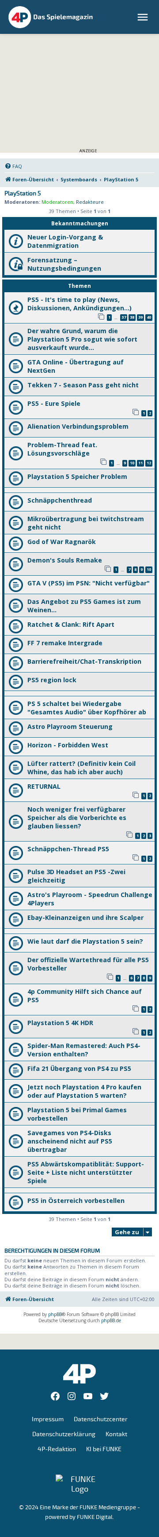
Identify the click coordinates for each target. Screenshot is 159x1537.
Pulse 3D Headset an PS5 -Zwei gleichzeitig (76, 876)
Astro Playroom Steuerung (70, 726)
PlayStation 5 (22, 193)
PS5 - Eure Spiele (53, 403)
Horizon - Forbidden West (67, 745)
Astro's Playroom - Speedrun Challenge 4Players (89, 898)
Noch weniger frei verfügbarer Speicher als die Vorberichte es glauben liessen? (76, 817)
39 (140, 317)
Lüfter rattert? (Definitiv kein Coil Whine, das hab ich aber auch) (81, 767)
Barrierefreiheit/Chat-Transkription (84, 661)
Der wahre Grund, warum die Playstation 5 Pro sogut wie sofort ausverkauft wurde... (82, 339)
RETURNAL (44, 786)
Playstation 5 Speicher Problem (77, 476)
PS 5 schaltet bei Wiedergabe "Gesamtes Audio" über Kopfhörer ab (86, 707)
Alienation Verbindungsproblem (78, 426)
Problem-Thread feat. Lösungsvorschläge (62, 449)
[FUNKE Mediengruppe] (79, 1484)
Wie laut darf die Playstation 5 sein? (85, 941)
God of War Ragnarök (61, 541)
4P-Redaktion (57, 1449)
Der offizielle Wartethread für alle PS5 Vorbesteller (88, 964)
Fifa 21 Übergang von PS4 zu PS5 (79, 1068)
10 (132, 463)
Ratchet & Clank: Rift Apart (70, 624)
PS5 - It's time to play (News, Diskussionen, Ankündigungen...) (79, 303)
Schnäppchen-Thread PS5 (68, 849)
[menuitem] (13, 166)
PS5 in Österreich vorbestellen (76, 1200)
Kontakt (116, 1434)
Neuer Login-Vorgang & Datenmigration (65, 241)
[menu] (143, 17)
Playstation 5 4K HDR (60, 1023)
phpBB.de (111, 1320)
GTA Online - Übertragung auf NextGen (75, 366)
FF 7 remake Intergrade (64, 643)
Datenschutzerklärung (63, 1434)
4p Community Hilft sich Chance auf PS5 (84, 995)
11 (140, 463)
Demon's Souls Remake (64, 560)
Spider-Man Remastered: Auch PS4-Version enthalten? (83, 1049)
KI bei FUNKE (103, 1449)
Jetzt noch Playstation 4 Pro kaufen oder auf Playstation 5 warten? (84, 1091)
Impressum (48, 1419)
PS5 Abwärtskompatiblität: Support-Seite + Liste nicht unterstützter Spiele (85, 1172)
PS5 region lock (51, 680)
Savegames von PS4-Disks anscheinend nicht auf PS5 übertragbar (69, 1141)
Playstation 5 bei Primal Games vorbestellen (77, 1114)
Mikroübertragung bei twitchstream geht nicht (85, 523)
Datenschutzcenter (101, 1419)
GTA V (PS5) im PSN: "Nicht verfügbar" (88, 583)
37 (123, 317)
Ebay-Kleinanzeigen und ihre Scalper (85, 917)
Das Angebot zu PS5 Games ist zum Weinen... (84, 605)
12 (149, 463)
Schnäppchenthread (59, 500)
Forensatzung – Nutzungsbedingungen (64, 264)
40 (149, 317)
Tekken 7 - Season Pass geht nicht (83, 385)
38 (132, 317)
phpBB (55, 1314)
